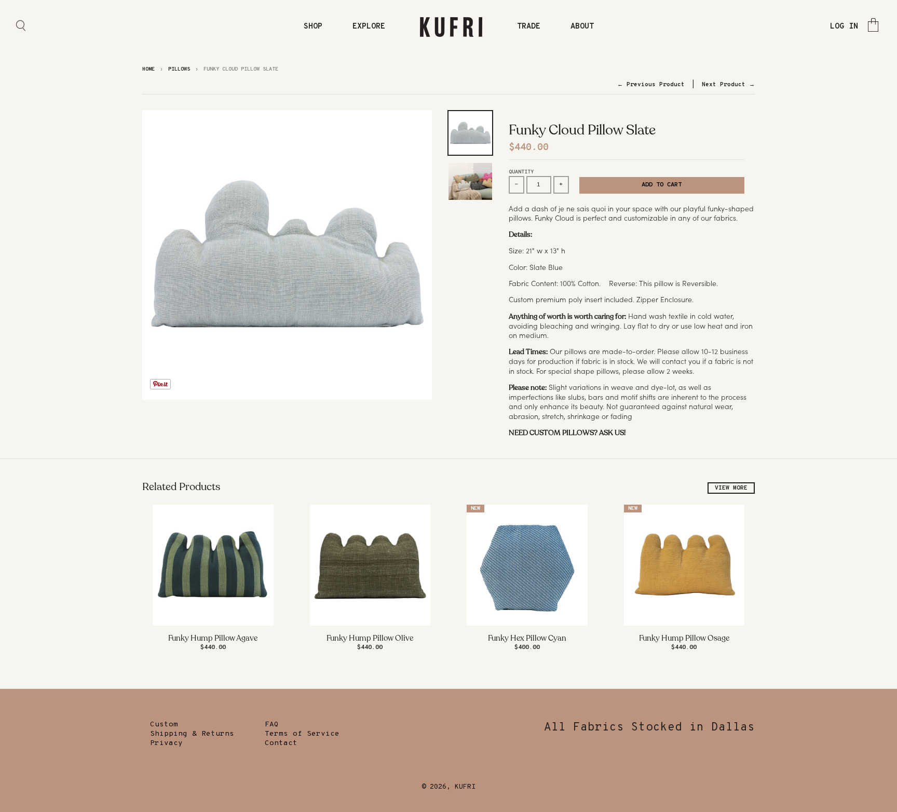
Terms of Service (302, 733)
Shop (313, 27)
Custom (164, 724)
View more (731, 488)
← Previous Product (651, 84)
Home (148, 69)
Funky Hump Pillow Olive (370, 638)
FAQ (272, 724)
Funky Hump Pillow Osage (684, 638)
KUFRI (465, 787)
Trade (528, 27)
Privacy (166, 743)
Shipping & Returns (192, 733)
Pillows (179, 69)
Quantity (521, 172)
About (582, 27)
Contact (281, 743)
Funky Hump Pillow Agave (212, 638)
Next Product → (728, 84)
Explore (368, 27)
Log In (844, 27)
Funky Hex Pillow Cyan (527, 638)
